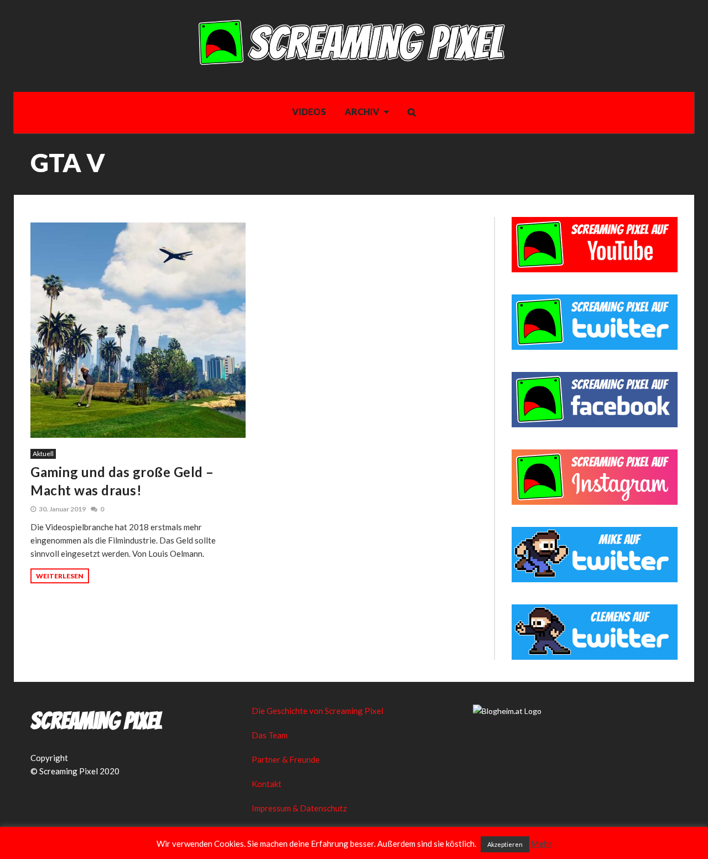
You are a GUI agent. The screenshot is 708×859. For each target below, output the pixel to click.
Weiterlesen (60, 576)
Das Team (270, 735)
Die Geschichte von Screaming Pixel (317, 711)
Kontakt (267, 784)
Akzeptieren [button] (505, 844)
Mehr (541, 843)
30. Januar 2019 (62, 509)
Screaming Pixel (96, 721)
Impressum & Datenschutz (299, 808)
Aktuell (43, 453)
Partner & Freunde (286, 759)
